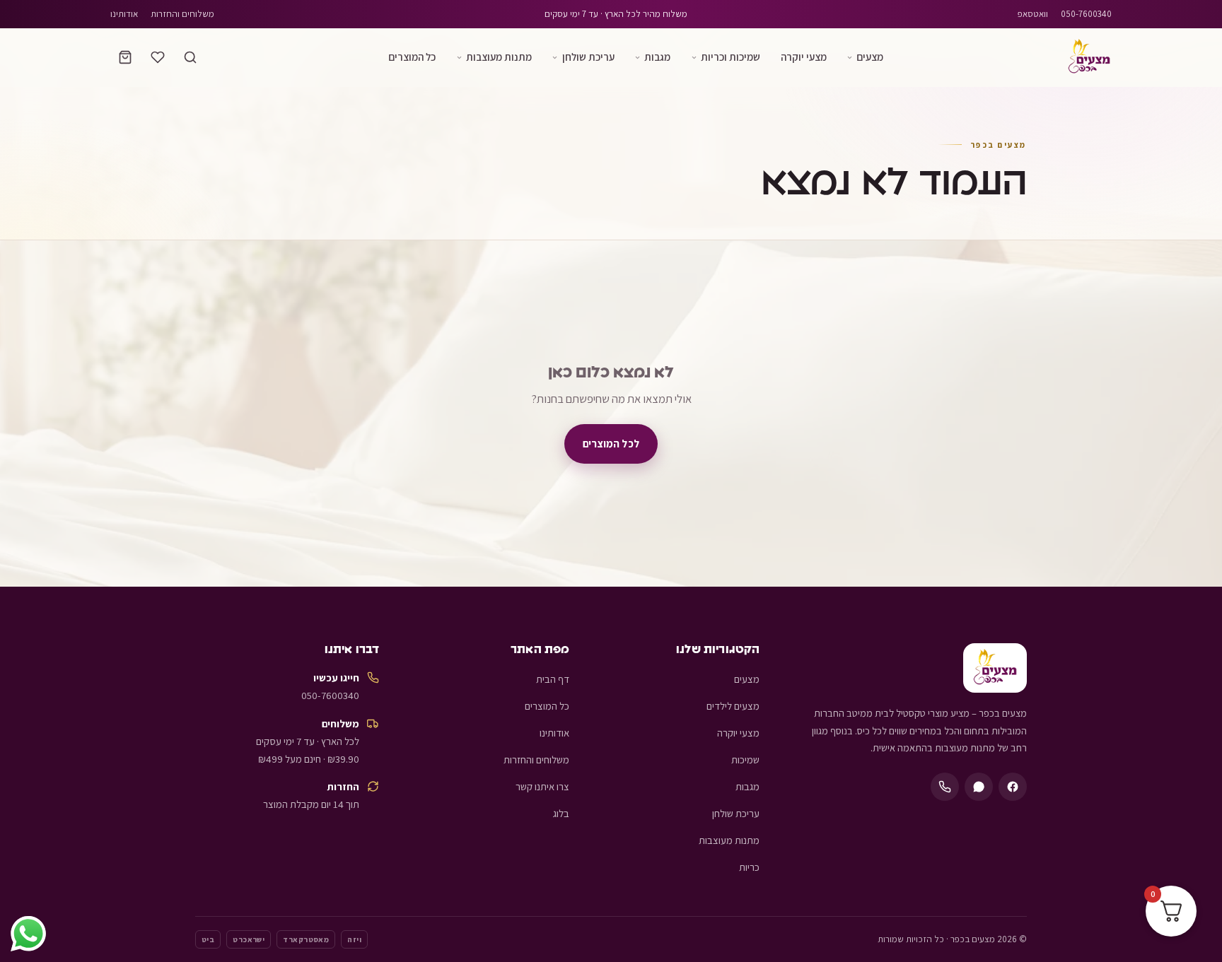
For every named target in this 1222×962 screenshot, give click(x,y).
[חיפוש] (190, 57)
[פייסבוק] (1013, 787)
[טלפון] (945, 787)
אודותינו (124, 14)
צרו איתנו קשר (542, 786)
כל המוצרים (412, 56)
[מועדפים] (158, 57)
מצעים (869, 56)
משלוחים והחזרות (182, 14)
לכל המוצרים (611, 443)
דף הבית (552, 679)
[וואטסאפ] (979, 787)
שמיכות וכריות (730, 56)
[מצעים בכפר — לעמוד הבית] (1089, 57)
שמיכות (745, 759)
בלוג (561, 813)
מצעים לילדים (733, 705)
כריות (749, 867)
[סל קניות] (125, 57)
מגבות (657, 56)
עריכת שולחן (588, 56)
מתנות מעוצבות (499, 56)
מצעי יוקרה (804, 56)
